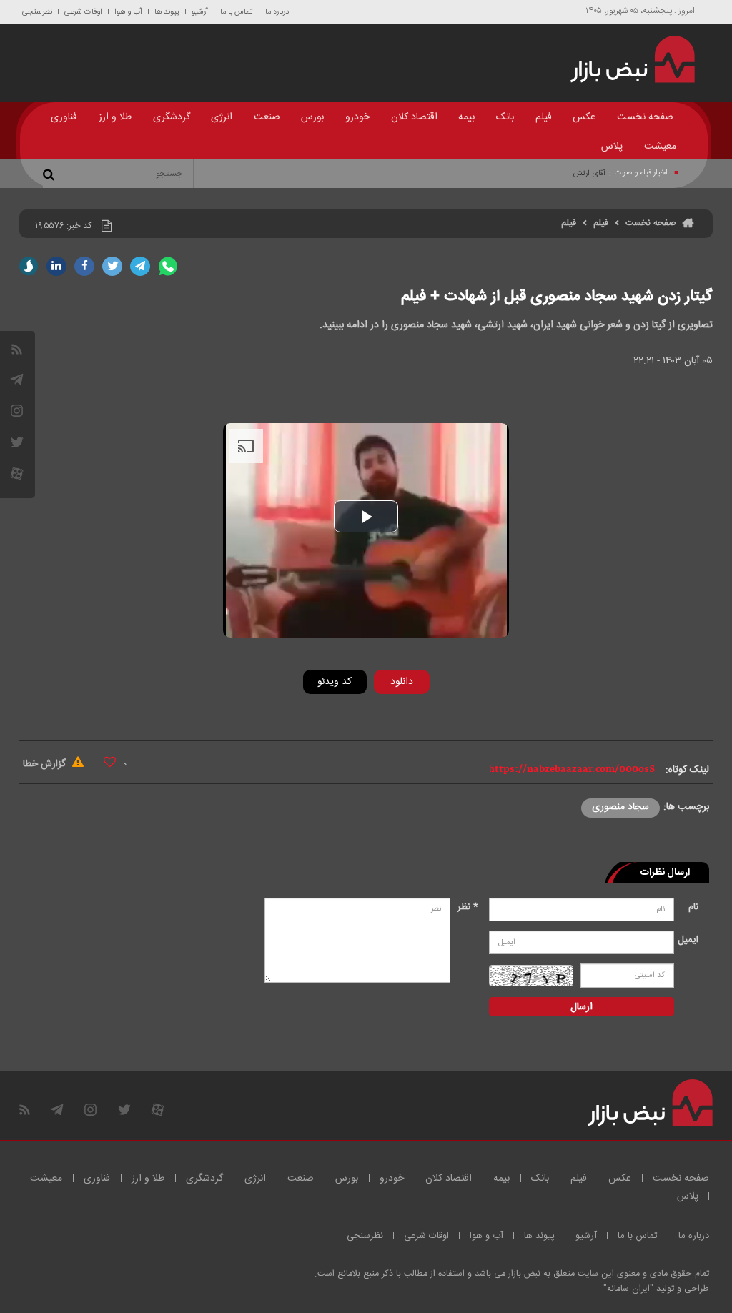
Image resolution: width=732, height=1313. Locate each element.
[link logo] (626, 59)
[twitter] (112, 266)
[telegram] (17, 379)
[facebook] (84, 266)
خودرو (357, 117)
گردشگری (171, 117)
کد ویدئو (334, 681)
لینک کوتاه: (687, 770)
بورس (312, 117)
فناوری (64, 117)
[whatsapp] (168, 266)
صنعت (267, 117)
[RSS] (16, 349)
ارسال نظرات (665, 872)
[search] (51, 173)
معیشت (660, 146)
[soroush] (29, 266)
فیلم (543, 117)
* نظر (468, 907)
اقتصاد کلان (414, 117)
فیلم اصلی (379, 719)
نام (693, 907)
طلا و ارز (115, 117)
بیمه (466, 117)
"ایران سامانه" (628, 1289)
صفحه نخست (645, 117)
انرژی (221, 117)
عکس (584, 117)
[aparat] (17, 473)
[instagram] (16, 410)
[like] (110, 761)
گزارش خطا (46, 764)
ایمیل (689, 940)
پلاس (612, 146)
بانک (505, 117)
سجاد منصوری (620, 807)
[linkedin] (56, 266)
